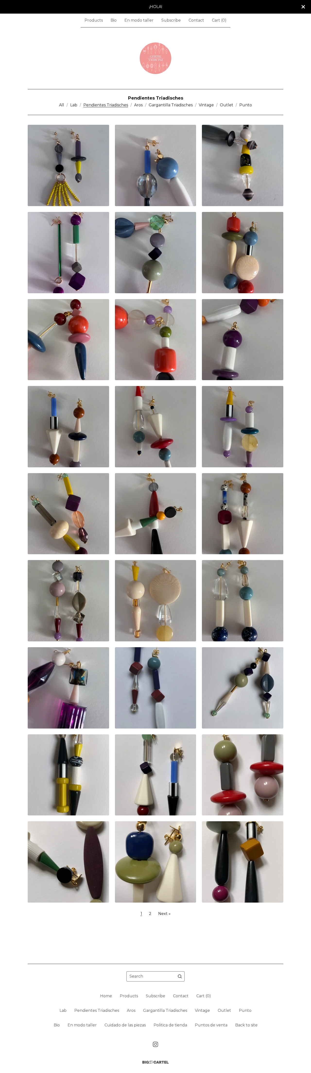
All (61, 105)
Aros (138, 105)
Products (94, 20)
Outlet (226, 105)
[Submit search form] (180, 976)
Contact (196, 20)
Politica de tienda (170, 1025)
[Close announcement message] (303, 7)
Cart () (219, 20)
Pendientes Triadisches (105, 105)
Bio (114, 20)
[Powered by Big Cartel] (155, 1062)
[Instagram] (155, 1044)
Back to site (246, 1025)
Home (106, 996)
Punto (245, 105)
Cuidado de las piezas (125, 1025)
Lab (73, 105)
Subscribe (171, 20)
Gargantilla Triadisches (171, 105)
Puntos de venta (211, 1025)
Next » (164, 913)
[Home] (155, 58)
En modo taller (139, 20)
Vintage (206, 105)
